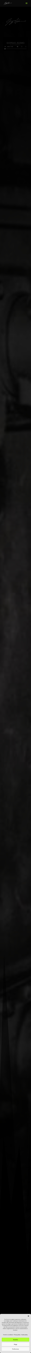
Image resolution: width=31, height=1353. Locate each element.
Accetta (15, 1339)
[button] (28, 1316)
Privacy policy (17, 1334)
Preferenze (15, 1349)
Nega (15, 1344)
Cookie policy (24, 1334)
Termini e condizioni (8, 1334)
